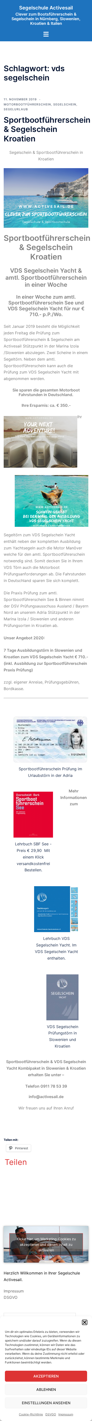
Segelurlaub (16, 109)
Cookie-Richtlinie (31, 1414)
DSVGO (50, 1414)
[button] (84, 1322)
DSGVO (10, 1297)
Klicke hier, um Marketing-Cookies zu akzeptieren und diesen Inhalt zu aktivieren (46, 1244)
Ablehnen (46, 1389)
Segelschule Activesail (46, 8)
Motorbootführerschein (27, 104)
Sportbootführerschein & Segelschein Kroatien (47, 129)
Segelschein (64, 104)
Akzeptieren (46, 1376)
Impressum (65, 1414)
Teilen (16, 1162)
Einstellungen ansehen (46, 1403)
